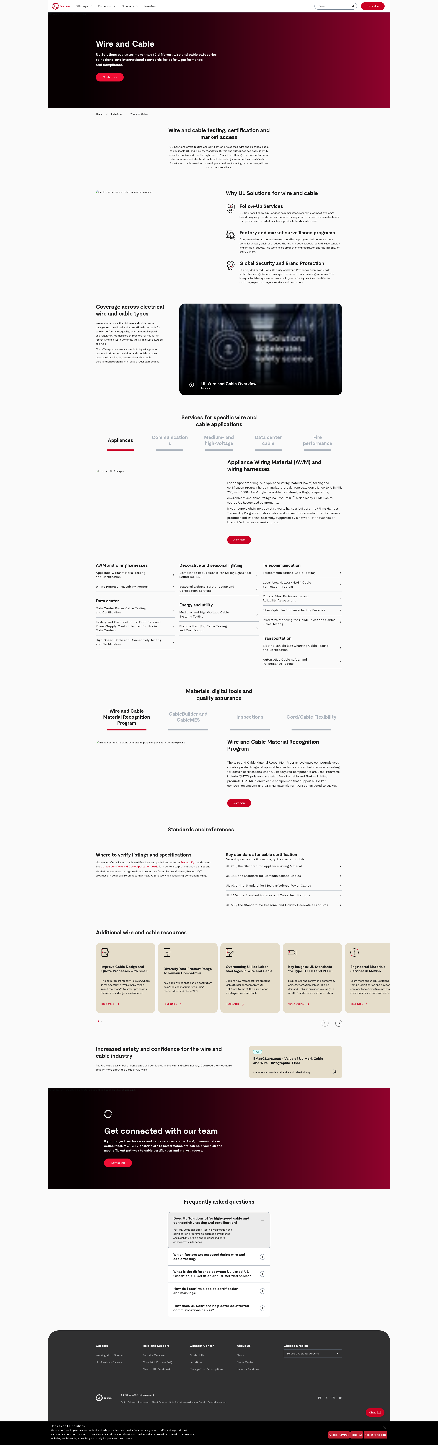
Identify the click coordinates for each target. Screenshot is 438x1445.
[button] (84, 6)
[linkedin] (320, 1398)
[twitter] (326, 1398)
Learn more (125, 1438)
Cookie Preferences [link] (217, 1402)
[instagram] (333, 1398)
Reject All (356, 1435)
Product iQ (188, 862)
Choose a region (296, 1345)
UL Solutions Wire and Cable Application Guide (129, 866)
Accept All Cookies (375, 1435)
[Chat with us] (375, 1412)
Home (99, 114)
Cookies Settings (339, 1435)
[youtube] (340, 1398)
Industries (116, 114)
